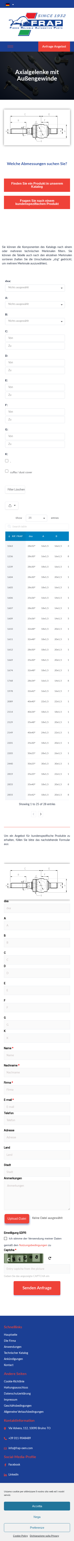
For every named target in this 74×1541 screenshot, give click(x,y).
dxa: (8, 281)
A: (6, 297)
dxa (31, 536)
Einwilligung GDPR (15, 1232)
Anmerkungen (13, 1178)
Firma (8, 1082)
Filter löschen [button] (16, 489)
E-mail (9, 1099)
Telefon (9, 1113)
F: (6, 405)
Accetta (37, 1506)
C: (6, 331)
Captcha (10, 1250)
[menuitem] (37, 4)
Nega (37, 1517)
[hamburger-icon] (10, 46)
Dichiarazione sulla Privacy (44, 1536)
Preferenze (37, 1527)
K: (6, 454)
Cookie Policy (20, 1536)
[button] (36, 288)
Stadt (7, 1165)
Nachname (12, 1065)
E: (6, 380)
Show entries (37, 517)
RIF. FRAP (17, 536)
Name (8, 1048)
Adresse (9, 1130)
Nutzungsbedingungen (33, 1245)
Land (7, 1147)
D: (6, 355)
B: (6, 314)
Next (40, 814)
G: (6, 429)
